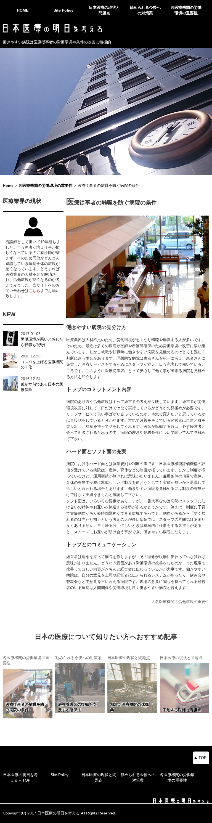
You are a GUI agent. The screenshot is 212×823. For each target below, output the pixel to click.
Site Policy (63, 10)
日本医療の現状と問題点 (104, 10)
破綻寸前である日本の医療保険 (42, 387)
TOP (202, 757)
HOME (22, 10)
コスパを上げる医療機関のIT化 (42, 365)
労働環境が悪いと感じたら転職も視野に (42, 342)
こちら (34, 290)
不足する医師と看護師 (182, 710)
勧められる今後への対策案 (145, 10)
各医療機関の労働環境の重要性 (186, 10)
